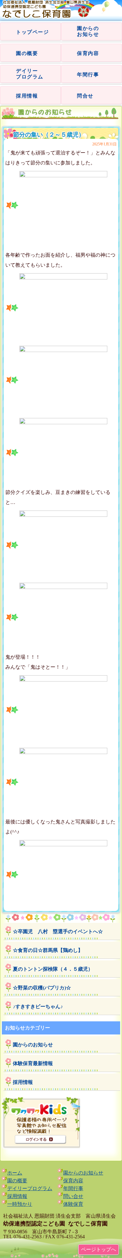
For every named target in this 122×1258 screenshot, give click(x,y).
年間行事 (88, 74)
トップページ (32, 32)
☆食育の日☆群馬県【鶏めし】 (48, 950)
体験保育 (73, 1204)
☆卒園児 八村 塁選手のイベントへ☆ (58, 931)
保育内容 (88, 53)
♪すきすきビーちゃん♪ (38, 1006)
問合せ (85, 95)
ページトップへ (98, 1249)
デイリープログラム (29, 1188)
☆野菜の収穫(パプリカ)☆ (42, 987)
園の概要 (27, 53)
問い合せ (73, 1196)
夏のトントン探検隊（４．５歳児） (53, 969)
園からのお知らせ (33, 1044)
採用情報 (27, 95)
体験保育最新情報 (33, 1063)
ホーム (14, 1172)
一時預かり (19, 1204)
